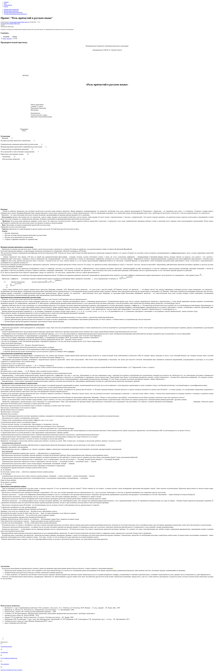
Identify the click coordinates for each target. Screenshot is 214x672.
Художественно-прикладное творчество (15, 14)
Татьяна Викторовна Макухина (18, 22)
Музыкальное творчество (11, 11)
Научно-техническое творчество (13, 12)
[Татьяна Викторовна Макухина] (10, 23)
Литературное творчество (11, 9)
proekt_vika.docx (7, 38)
